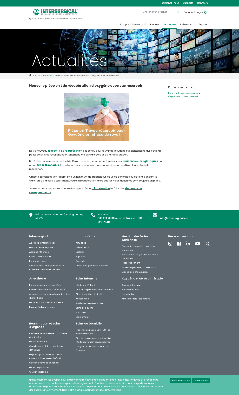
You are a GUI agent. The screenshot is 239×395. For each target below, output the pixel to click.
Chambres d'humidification (90, 294)
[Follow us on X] (207, 244)
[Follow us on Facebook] (179, 244)
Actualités (170, 24)
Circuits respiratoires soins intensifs (94, 289)
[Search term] (176, 12)
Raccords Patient (131, 262)
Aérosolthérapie (130, 289)
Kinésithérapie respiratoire (136, 298)
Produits (154, 24)
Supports (188, 3)
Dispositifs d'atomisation (135, 271)
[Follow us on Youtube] (197, 244)
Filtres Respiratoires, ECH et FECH (139, 267)
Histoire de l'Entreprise (41, 247)
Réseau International (40, 256)
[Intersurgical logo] (55, 11)
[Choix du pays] (205, 12)
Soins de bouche (84, 307)
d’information (101, 188)
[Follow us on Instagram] (170, 244)
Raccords (81, 312)
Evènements (187, 24)
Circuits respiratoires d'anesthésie (47, 289)
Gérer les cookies (180, 380)
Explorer (203, 24)
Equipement (82, 316)
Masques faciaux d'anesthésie (45, 285)
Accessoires (82, 298)
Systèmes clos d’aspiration (90, 303)
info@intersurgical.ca (173, 218)
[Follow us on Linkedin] (188, 244)
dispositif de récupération (65, 150)
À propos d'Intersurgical (133, 24)
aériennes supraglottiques (140, 161)
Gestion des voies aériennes (44, 362)
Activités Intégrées (39, 251)
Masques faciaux (38, 341)
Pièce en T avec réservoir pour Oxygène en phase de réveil (184, 94)
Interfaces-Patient (85, 285)
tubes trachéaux (48, 165)
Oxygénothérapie (131, 285)
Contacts (202, 3)
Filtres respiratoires (39, 367)
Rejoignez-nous (170, 3)
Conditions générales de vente (92, 265)
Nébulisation (128, 294)
